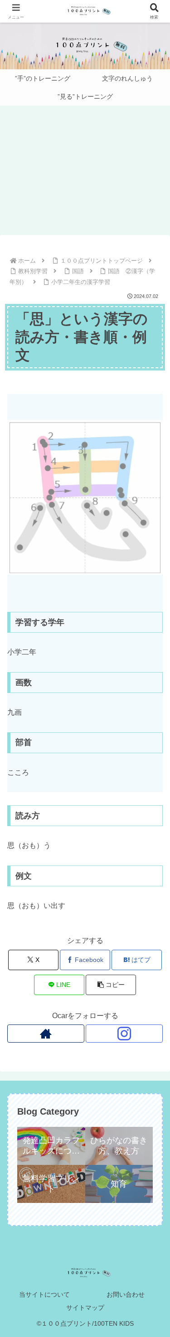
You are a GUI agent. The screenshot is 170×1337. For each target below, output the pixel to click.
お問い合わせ (126, 1294)
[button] (111, 985)
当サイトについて (44, 1294)
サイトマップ (85, 1307)
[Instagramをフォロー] (124, 1033)
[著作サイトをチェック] (45, 1033)
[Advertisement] (85, 173)
